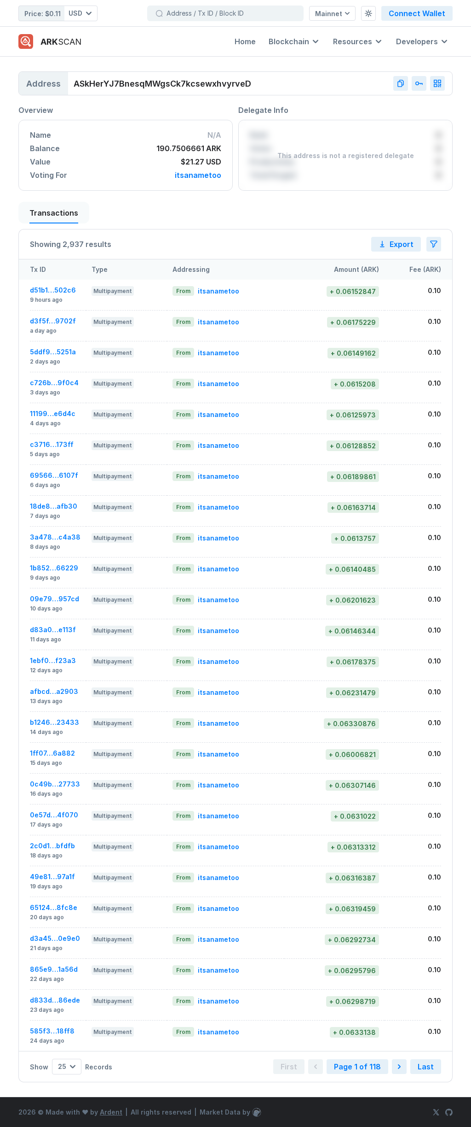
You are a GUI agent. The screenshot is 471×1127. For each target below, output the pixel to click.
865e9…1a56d (54, 969)
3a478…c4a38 (55, 537)
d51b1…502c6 (53, 290)
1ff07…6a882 (52, 753)
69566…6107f (54, 475)
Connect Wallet (417, 13)
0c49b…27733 (55, 784)
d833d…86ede (55, 1000)
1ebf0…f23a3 (53, 660)
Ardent (111, 1112)
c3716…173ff (52, 444)
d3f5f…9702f (53, 321)
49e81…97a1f (52, 876)
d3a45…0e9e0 (55, 938)
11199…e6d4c (52, 413)
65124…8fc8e (53, 907)
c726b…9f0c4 (54, 383)
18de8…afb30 (53, 506)
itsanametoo (198, 175)
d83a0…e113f (53, 630)
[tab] (54, 212)
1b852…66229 (54, 568)
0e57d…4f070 (54, 815)
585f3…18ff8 (52, 1031)
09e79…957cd (54, 599)
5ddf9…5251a (53, 352)
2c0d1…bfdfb (52, 846)
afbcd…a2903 (54, 691)
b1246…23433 (54, 722)
